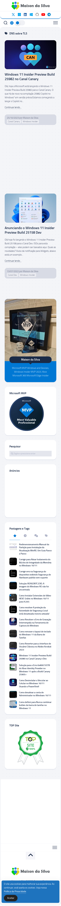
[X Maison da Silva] (13, 14)
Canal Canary (14, 121)
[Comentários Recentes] (35, 536)
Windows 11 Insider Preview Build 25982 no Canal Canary (30, 76)
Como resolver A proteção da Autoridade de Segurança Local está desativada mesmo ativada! (34, 610)
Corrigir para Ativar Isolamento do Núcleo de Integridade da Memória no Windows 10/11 (35, 562)
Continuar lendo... (13, 107)
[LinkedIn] (25, 14)
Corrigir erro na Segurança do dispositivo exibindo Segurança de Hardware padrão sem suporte (35, 574)
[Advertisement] (30, 161)
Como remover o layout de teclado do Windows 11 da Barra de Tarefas (35, 634)
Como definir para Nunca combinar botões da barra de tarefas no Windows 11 (35, 705)
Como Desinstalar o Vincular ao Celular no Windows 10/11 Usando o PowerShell (33, 683)
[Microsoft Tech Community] (19, 14)
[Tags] (46, 536)
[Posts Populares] (14, 536)
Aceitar (10, 898)
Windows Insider (30, 121)
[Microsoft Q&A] (31, 14)
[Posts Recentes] (25, 536)
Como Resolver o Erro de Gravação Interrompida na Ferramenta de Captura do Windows (35, 622)
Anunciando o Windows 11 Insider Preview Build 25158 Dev (30, 230)
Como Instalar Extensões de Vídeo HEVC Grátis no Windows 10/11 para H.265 (35, 598)
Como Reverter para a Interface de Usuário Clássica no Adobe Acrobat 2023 (35, 646)
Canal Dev (12, 275)
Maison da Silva (30, 117)
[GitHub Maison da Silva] (37, 14)
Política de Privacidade (15, 891)
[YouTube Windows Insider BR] (43, 14)
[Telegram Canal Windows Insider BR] (49, 14)
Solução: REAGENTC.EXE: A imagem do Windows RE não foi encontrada (34, 586)
